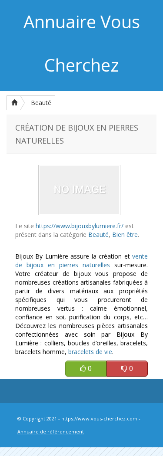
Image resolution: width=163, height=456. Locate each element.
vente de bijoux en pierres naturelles (81, 260)
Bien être (125, 234)
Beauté (41, 102)
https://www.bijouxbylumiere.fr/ (79, 226)
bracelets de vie (90, 352)
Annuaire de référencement (50, 431)
